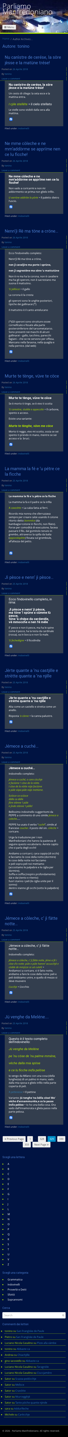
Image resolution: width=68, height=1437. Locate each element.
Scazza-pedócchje (25, 1378)
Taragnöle (43, 1367)
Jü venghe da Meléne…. (27, 1016)
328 (42, 1139)
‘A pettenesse (16, 1092)
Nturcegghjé (22, 1396)
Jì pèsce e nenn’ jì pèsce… (29, 577)
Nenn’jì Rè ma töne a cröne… (31, 231)
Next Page (40, 1144)
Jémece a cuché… (21, 746)
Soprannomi (15, 1299)
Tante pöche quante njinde (31, 1402)
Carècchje (24, 1414)
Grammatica (15, 1279)
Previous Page (15, 1139)
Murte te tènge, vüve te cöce (32, 376)
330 (61, 1139)
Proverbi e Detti (17, 1289)
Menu (10, 27)
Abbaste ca (23, 1349)
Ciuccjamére (44, 1373)
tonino (8, 73)
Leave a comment (11, 78)
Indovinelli (23, 128)
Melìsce (19, 1384)
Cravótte (20, 1390)
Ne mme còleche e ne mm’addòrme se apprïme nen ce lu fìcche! (32, 149)
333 (27, 1144)
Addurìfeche (21, 1408)
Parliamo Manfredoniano (27, 8)
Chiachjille (24, 1355)
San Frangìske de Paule (30, 1331)
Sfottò (11, 1294)
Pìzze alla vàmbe (46, 1343)
